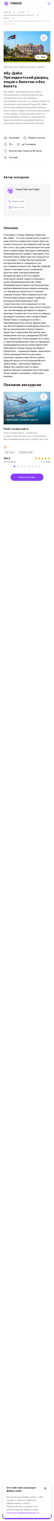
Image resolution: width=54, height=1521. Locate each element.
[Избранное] (43, 37)
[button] (14, 466)
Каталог (21, 12)
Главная (7, 12)
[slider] (42, 458)
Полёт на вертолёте (16, 429)
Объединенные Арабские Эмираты (19, 15)
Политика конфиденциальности (23, 1513)
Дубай (6, 18)
